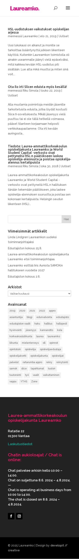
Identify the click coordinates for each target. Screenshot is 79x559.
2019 (12, 310)
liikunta (14, 342)
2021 (32, 310)
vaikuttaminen (51, 375)
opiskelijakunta (39, 355)
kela (59, 330)
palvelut (14, 362)
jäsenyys (31, 330)
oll (44, 342)
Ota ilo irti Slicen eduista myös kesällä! (37, 87)
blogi (29, 317)
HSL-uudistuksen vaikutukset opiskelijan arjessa (38, 30)
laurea (40, 336)
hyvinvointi (16, 330)
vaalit (36, 375)
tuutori (51, 368)
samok (13, 368)
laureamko (54, 336)
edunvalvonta (44, 317)
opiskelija (30, 349)
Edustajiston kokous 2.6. (24, 276)
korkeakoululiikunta (21, 336)
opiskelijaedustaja (50, 349)
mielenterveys (30, 342)
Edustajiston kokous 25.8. (25, 248)
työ (27, 375)
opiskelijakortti (18, 355)
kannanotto (46, 330)
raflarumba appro (32, 362)
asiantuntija (16, 317)
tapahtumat (37, 368)
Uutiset (64, 36)
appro (52, 310)
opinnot (53, 342)
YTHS (23, 381)
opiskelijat (58, 355)
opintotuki (15, 349)
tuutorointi (15, 375)
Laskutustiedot (20, 444)
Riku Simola (30, 90)
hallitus (48, 323)
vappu (13, 381)
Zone (34, 381)
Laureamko (30, 36)
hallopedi (61, 323)
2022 (42, 310)
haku (37, 323)
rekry (49, 362)
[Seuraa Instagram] (19, 516)
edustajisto (62, 317)
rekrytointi (62, 362)
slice (24, 368)
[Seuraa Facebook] (11, 516)
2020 (22, 310)
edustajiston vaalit (20, 323)
